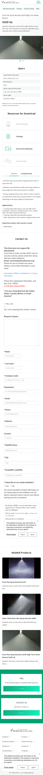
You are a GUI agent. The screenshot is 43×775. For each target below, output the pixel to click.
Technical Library (27, 741)
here (12, 103)
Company (25, 750)
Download (5, 746)
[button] (20, 60)
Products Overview (8, 741)
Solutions (5, 736)
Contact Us (22, 713)
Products (24, 736)
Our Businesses (7, 750)
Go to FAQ (21, 688)
